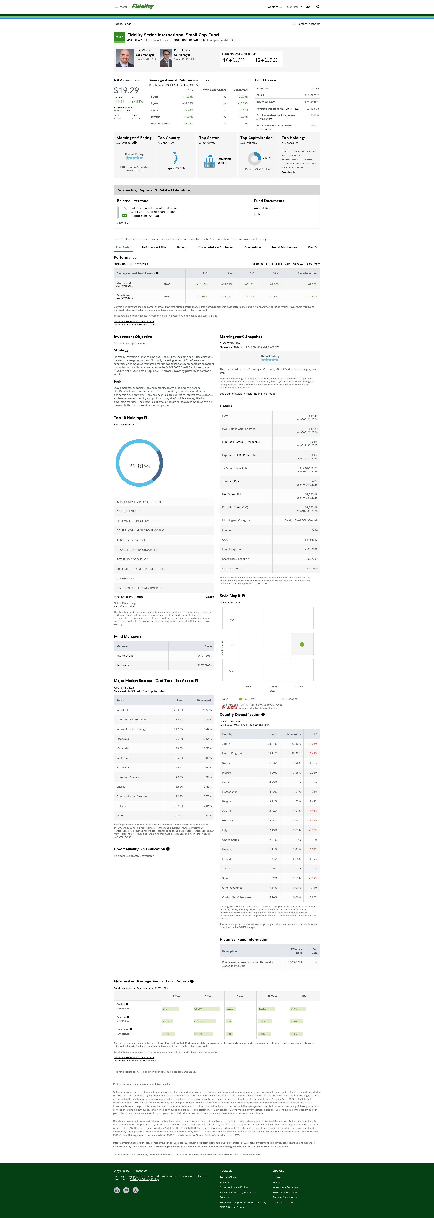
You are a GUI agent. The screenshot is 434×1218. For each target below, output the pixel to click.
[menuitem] (121, 7)
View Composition (124, 606)
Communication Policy (234, 1187)
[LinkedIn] (117, 1190)
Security (225, 1197)
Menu (123, 7)
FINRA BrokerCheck (232, 1207)
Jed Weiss (143, 50)
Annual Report (264, 208)
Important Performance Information (134, 321)
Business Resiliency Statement (238, 1192)
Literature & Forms (284, 1202)
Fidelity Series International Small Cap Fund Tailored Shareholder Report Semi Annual (154, 212)
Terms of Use (228, 1177)
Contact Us (275, 7)
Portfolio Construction (286, 1192)
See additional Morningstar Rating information (248, 393)
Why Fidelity (121, 1171)
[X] (136, 1190)
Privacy (224, 1182)
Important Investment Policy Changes (135, 324)
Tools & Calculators (285, 1197)
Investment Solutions (285, 1187)
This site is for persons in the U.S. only (243, 1202)
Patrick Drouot (184, 50)
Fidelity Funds (122, 24)
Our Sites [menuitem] (292, 7)
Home (276, 1177)
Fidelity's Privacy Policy (144, 1179)
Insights (277, 1182)
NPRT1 (259, 214)
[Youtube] (126, 1190)
